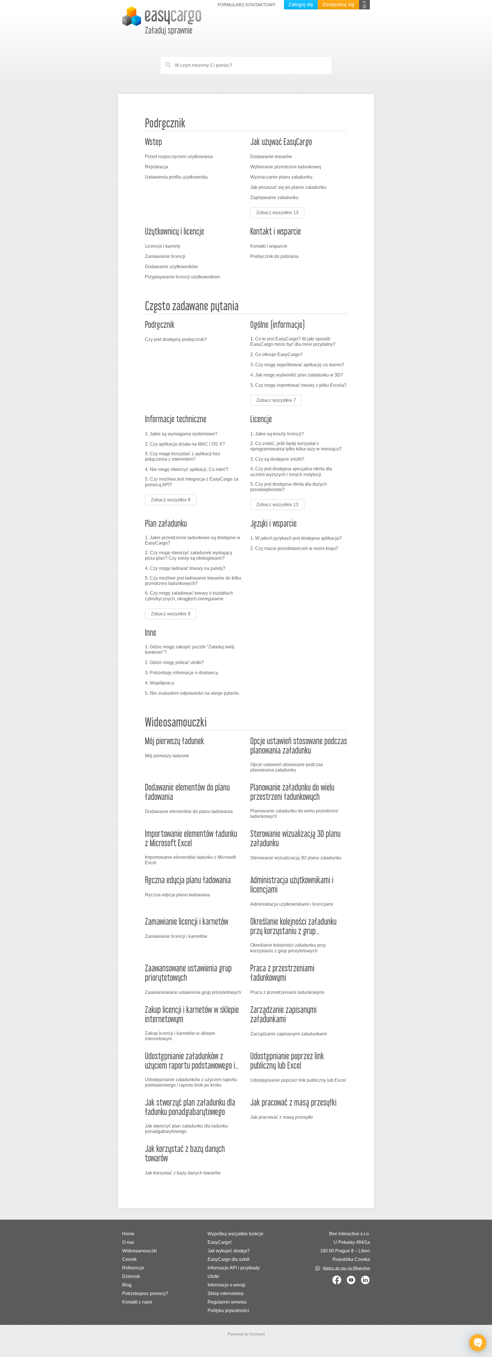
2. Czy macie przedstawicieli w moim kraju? (294, 548)
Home (128, 1233)
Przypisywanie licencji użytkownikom (182, 276)
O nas (128, 1242)
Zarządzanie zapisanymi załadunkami (288, 1033)
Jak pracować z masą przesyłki (281, 1117)
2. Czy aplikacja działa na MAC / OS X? (185, 444)
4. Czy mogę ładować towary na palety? (185, 568)
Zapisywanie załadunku (274, 197)
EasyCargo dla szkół (228, 1259)
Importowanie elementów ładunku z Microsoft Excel (190, 860)
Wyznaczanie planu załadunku (281, 177)
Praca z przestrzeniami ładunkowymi (287, 992)
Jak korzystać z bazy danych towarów (183, 1172)
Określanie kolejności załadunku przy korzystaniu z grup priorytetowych (288, 948)
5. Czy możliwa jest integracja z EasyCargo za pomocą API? (191, 482)
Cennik (129, 1259)
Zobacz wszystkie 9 (170, 613)
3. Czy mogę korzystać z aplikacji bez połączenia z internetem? (182, 456)
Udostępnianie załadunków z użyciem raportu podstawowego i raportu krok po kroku (191, 1082)
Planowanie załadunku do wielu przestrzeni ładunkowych (294, 813)
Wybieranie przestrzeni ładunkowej (285, 166)
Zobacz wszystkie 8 (170, 499)
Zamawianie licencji (165, 256)
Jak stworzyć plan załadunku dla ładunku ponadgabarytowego (186, 1129)
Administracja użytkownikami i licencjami (291, 904)
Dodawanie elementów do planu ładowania (189, 811)
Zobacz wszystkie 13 (277, 212)
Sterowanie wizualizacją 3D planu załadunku (295, 857)
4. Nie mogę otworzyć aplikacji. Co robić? (186, 469)
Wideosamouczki (139, 1250)
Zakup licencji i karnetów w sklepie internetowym (180, 1036)
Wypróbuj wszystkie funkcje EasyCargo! (235, 1238)
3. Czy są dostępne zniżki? (277, 459)
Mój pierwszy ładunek (167, 755)
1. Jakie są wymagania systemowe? (181, 433)
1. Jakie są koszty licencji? (277, 433)
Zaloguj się (300, 4)
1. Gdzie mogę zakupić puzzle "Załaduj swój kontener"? (189, 649)
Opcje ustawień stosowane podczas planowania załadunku (286, 767)
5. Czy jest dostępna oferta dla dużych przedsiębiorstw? (288, 487)
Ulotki (213, 1276)
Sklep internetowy (226, 1293)
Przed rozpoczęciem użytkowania (179, 156)
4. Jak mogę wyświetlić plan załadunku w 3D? (296, 375)
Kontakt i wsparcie (268, 246)
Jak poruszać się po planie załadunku (288, 187)
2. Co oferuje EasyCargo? (276, 354)
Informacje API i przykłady (234, 1267)
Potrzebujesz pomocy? (145, 1293)
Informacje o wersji (226, 1284)
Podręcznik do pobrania (274, 256)
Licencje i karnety (162, 246)
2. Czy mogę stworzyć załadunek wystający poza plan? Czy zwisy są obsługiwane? (188, 555)
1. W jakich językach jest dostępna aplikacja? (296, 538)
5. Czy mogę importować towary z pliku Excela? (298, 385)
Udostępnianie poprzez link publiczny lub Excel (298, 1080)
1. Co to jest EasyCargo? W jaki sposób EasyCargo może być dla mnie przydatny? (292, 341)
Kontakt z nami (137, 1302)
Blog (127, 1284)
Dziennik (131, 1276)
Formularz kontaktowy (247, 4)
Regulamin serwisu (227, 1302)
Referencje (133, 1267)
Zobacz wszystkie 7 (276, 400)
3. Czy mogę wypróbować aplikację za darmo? (297, 364)
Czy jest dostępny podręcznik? (176, 339)
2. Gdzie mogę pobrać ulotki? (174, 662)
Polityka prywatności (228, 1310)
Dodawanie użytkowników (171, 266)
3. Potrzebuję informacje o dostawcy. (182, 672)
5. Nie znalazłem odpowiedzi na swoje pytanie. (192, 693)
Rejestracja (156, 166)
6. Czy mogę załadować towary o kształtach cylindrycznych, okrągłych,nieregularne (189, 596)
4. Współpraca (159, 682)
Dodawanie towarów (271, 156)
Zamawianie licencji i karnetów (176, 936)
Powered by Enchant (246, 1334)
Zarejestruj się (338, 4)
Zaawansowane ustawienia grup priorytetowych (193, 992)
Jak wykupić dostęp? (229, 1250)
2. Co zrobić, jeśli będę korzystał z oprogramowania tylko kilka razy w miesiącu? (296, 446)
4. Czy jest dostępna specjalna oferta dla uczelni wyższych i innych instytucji (291, 471)
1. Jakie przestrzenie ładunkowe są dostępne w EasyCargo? (192, 540)
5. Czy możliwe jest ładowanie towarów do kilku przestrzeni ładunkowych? (193, 581)
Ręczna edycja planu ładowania (177, 894)
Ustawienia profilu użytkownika (176, 177)
